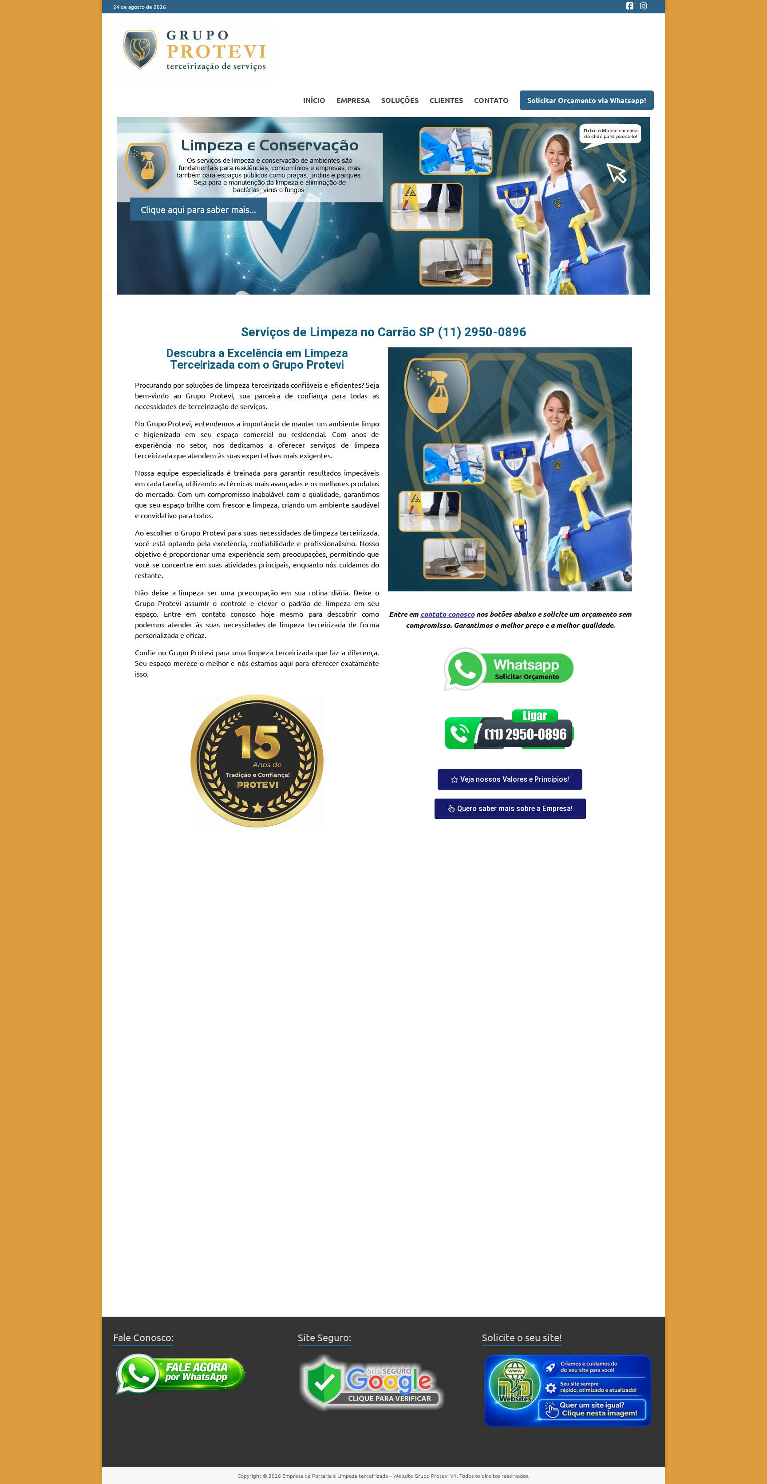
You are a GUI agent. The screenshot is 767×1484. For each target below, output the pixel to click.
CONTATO (491, 100)
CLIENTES (446, 100)
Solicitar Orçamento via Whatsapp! (586, 100)
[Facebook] (629, 6)
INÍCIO (314, 100)
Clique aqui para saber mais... (198, 208)
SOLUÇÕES (400, 100)
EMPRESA (353, 100)
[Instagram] (643, 6)
